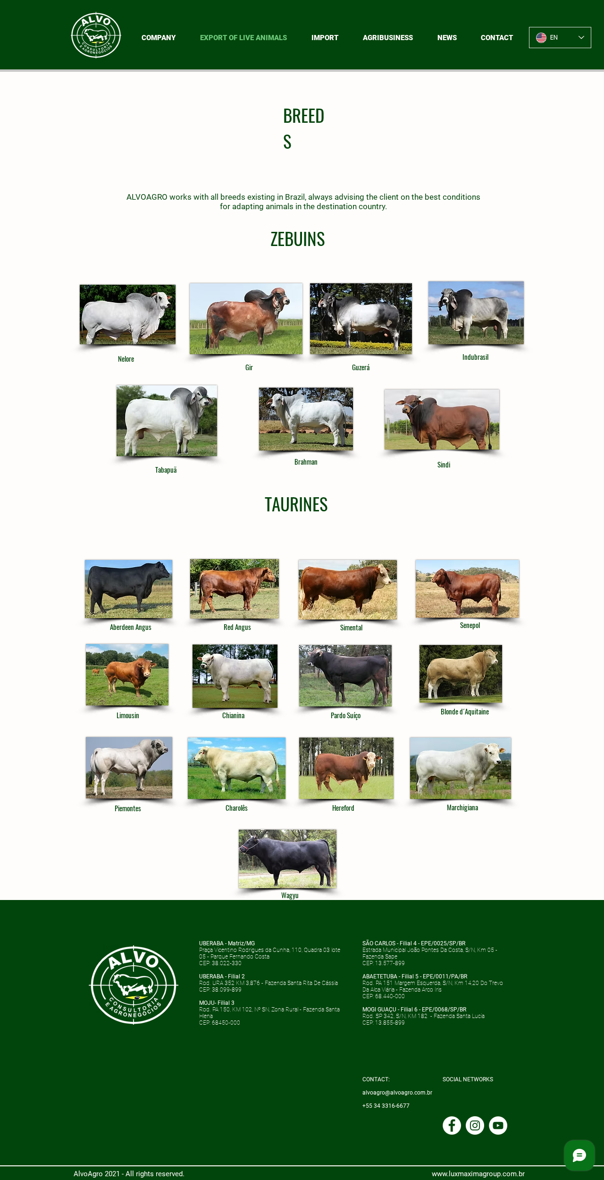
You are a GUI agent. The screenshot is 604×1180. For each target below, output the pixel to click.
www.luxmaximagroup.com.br (478, 1174)
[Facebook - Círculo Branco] (452, 1125)
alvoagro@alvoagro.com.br (397, 1092)
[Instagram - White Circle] (475, 1125)
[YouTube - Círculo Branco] (498, 1125)
